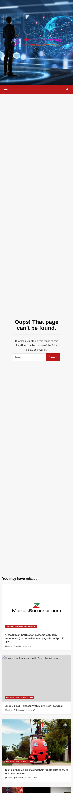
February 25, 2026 (24, 778)
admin (9, 646)
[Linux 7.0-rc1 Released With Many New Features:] (36, 678)
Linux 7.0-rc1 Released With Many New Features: (34, 705)
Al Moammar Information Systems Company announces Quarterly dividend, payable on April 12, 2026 (35, 638)
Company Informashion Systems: (21, 626)
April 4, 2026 (21, 646)
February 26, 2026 (24, 710)
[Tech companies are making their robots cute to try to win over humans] (36, 742)
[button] (5, 89)
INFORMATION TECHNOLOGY (19, 697)
